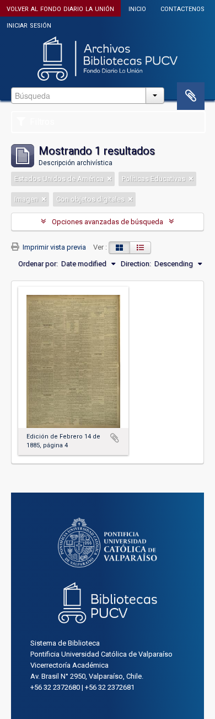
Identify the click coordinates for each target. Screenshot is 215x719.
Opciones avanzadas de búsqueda (107, 222)
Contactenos (182, 8)
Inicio (137, 8)
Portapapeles (191, 96)
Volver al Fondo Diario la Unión (60, 8)
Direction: (136, 264)
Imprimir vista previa (53, 247)
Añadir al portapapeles (114, 437)
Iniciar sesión (29, 24)
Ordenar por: (38, 264)
